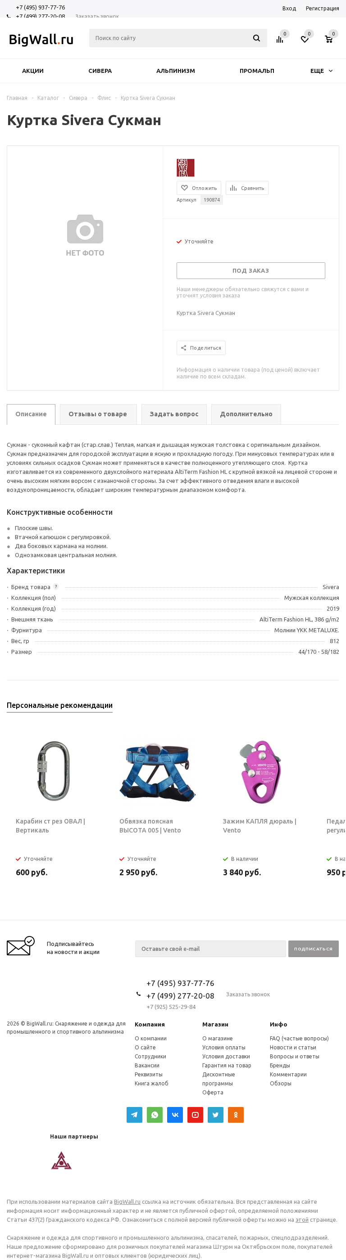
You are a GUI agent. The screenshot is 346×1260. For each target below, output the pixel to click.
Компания (150, 1024)
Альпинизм (175, 71)
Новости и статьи (293, 1047)
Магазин (215, 1024)
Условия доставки (226, 1056)
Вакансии (147, 1065)
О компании (151, 1038)
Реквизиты (149, 1074)
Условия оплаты (224, 1047)
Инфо (278, 1024)
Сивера (100, 71)
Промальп (257, 71)
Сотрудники (150, 1056)
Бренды (280, 1065)
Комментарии (288, 1074)
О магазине (217, 1038)
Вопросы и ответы (294, 1056)
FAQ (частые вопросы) (299, 1038)
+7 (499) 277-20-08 (40, 16)
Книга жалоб (151, 1083)
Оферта (212, 1092)
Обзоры (280, 1083)
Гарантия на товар (226, 1065)
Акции (33, 71)
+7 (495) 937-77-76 (40, 7)
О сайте (145, 1047)
